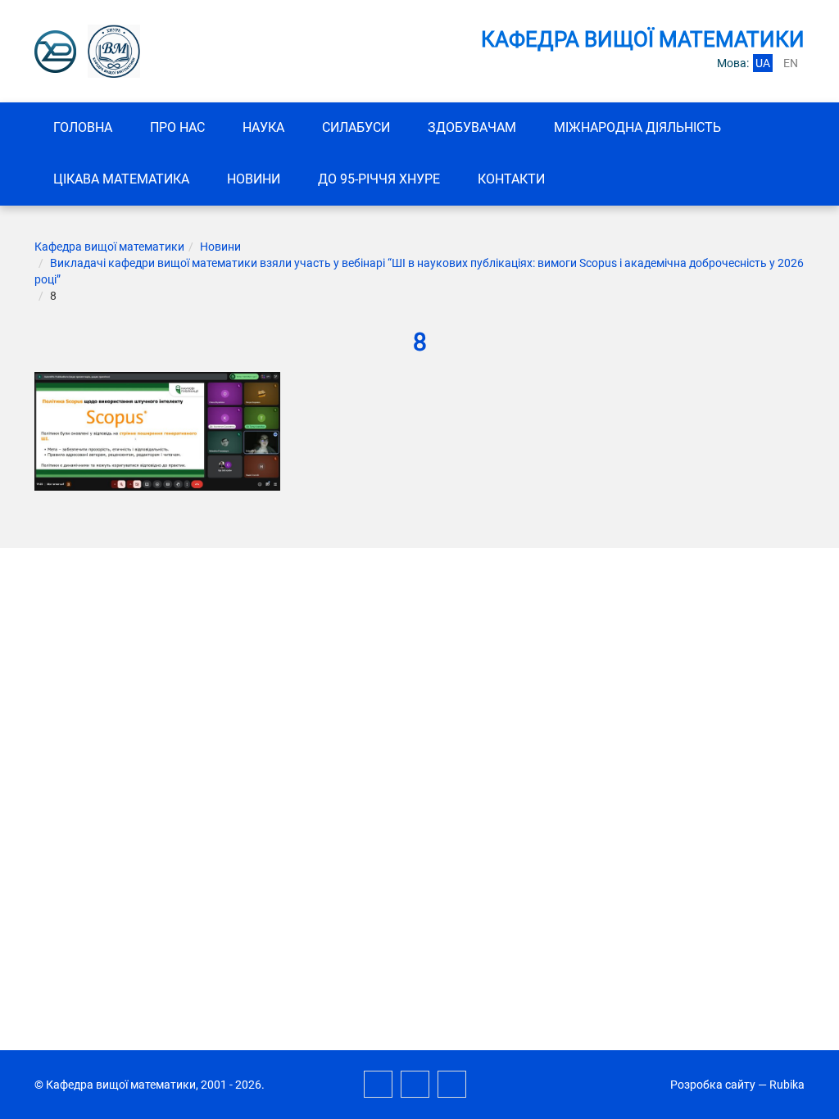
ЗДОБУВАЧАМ (472, 127)
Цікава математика (121, 179)
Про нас (177, 127)
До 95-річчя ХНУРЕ (379, 179)
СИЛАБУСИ (356, 127)
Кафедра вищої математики (109, 246)
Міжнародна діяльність (637, 127)
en (790, 63)
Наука (263, 127)
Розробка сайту (712, 1084)
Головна (82, 127)
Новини (253, 179)
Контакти (511, 179)
